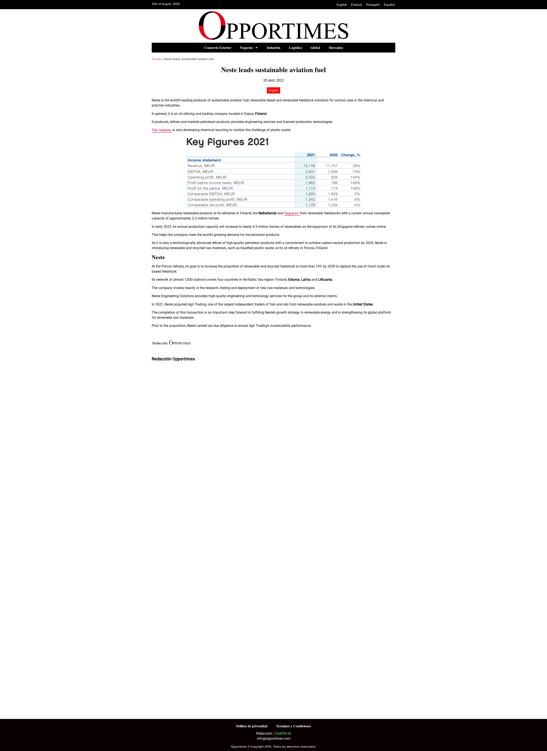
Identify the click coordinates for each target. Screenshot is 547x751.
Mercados (336, 47)
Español (389, 4)
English (342, 4)
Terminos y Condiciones (293, 725)
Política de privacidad (252, 725)
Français (356, 4)
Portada (156, 59)
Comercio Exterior (217, 47)
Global (315, 47)
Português (373, 4)
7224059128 (282, 733)
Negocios (246, 47)
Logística (295, 47)
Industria (273, 47)
